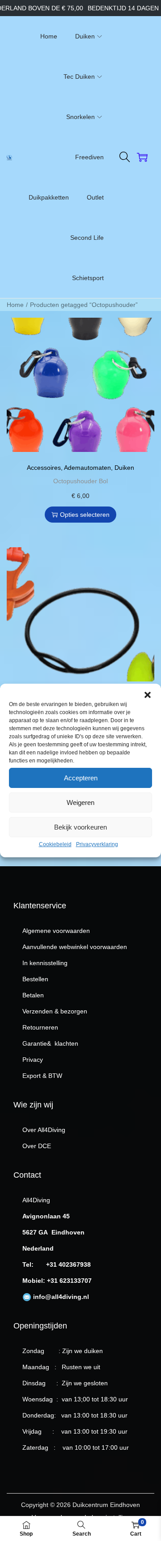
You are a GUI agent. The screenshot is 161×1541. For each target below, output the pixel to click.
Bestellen (35, 979)
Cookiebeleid (55, 844)
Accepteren (80, 778)
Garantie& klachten (50, 1043)
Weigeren (80, 802)
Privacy (32, 1059)
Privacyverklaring (97, 844)
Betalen (33, 995)
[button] (147, 694)
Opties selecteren (85, 514)
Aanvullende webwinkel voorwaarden (74, 946)
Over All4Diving (43, 1129)
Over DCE (36, 1145)
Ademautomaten (87, 467)
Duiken (124, 467)
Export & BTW (42, 1075)
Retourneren (40, 1027)
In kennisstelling (45, 962)
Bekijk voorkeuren (80, 827)
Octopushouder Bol (80, 481)
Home (15, 304)
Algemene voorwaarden (56, 930)
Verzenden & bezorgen (54, 1011)
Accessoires (44, 467)
